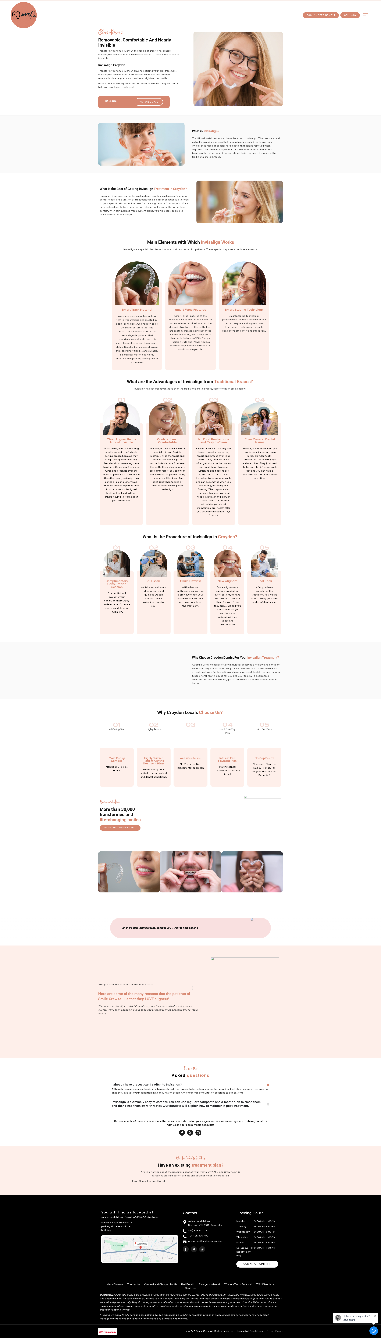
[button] (365, 15)
